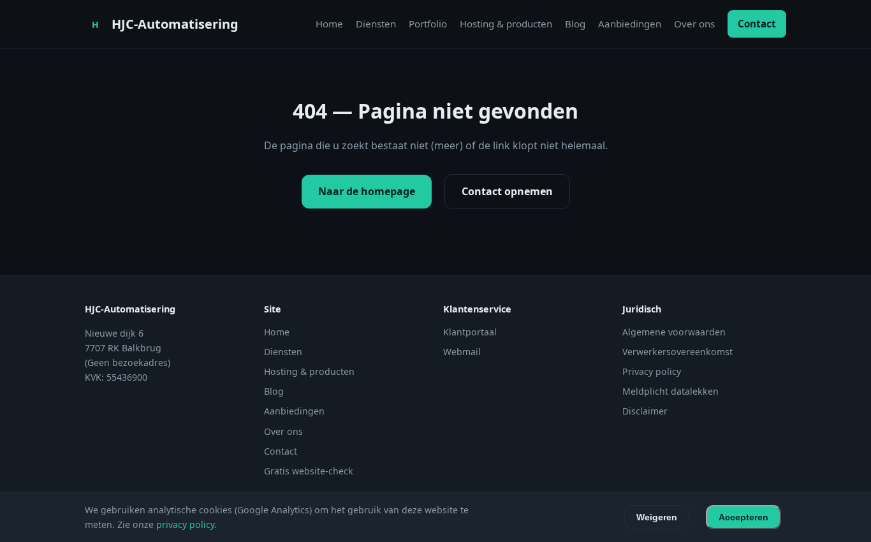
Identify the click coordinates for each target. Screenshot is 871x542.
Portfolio (428, 23)
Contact (757, 23)
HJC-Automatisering (175, 24)
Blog (575, 23)
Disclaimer (645, 411)
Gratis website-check (308, 471)
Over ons (694, 23)
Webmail (462, 352)
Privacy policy (651, 371)
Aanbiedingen (629, 23)
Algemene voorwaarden (674, 332)
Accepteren (743, 517)
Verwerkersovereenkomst (677, 352)
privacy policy (185, 524)
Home (329, 23)
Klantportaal (470, 332)
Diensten (376, 23)
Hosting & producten (506, 23)
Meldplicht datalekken (670, 391)
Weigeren (656, 517)
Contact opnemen (507, 191)
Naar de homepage (366, 191)
